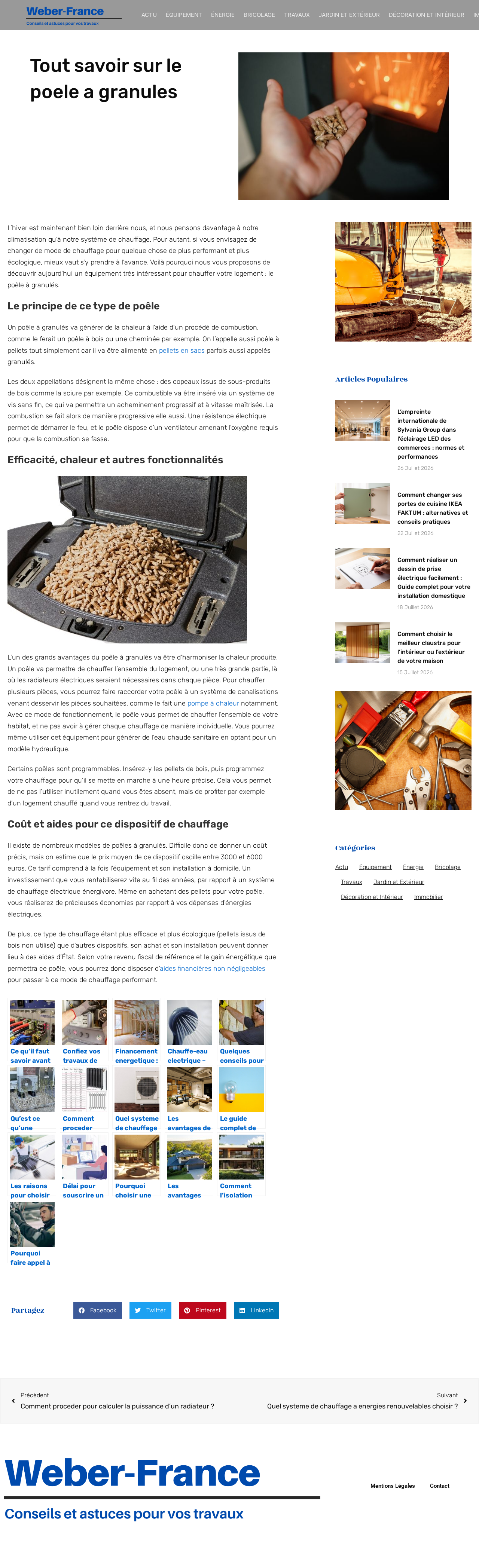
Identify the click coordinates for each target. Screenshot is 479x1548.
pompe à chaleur (213, 703)
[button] (97, 1310)
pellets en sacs (182, 350)
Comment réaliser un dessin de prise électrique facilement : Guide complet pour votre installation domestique (433, 577)
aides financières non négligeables (212, 968)
